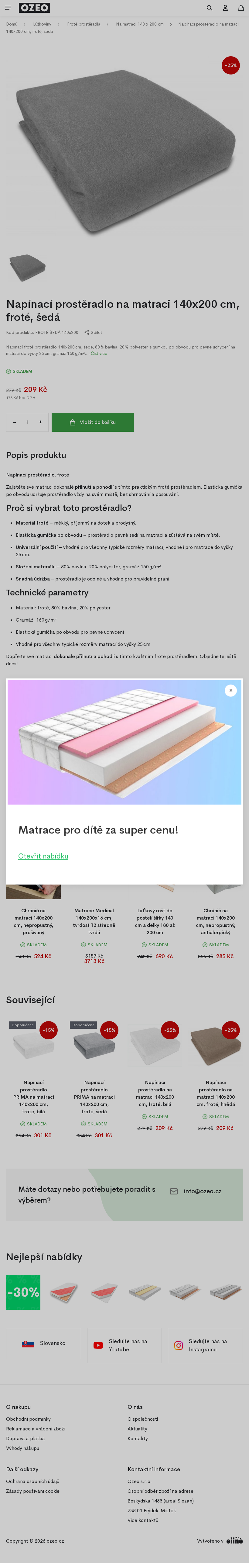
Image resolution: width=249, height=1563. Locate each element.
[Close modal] (231, 690)
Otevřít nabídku (43, 856)
